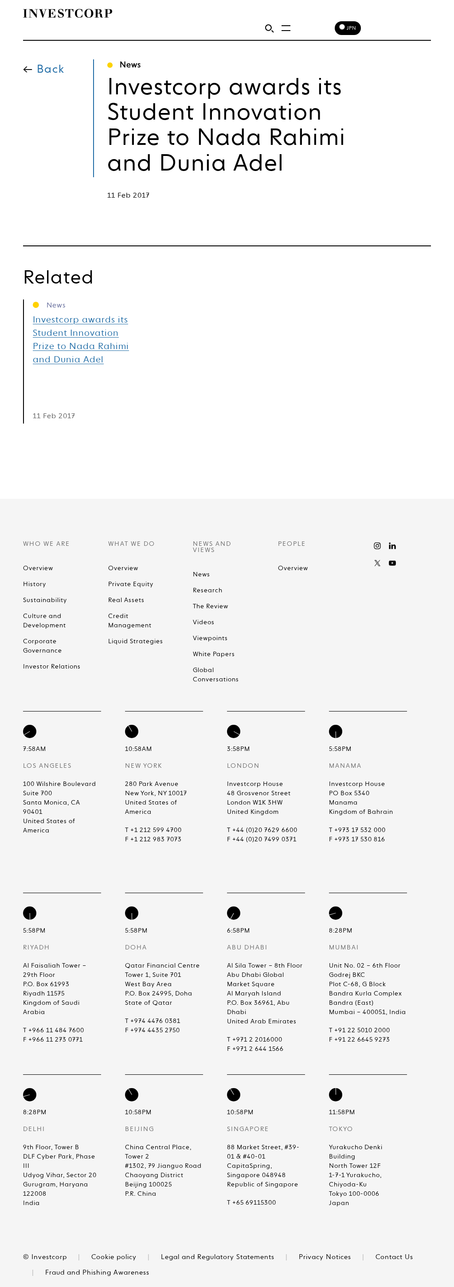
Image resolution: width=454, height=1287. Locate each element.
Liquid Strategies (135, 641)
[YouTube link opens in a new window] (392, 563)
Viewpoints (210, 638)
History (34, 584)
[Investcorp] (67, 13)
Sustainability (45, 600)
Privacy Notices (326, 1257)
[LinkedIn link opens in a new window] (392, 546)
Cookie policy (115, 1257)
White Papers (214, 654)
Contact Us (394, 1257)
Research (208, 590)
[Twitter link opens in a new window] (377, 563)
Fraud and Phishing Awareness (97, 1272)
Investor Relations (52, 667)
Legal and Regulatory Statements (219, 1257)
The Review (210, 606)
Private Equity (130, 584)
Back (51, 69)
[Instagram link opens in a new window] (377, 546)
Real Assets (126, 600)
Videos (204, 622)
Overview (38, 568)
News (201, 575)
